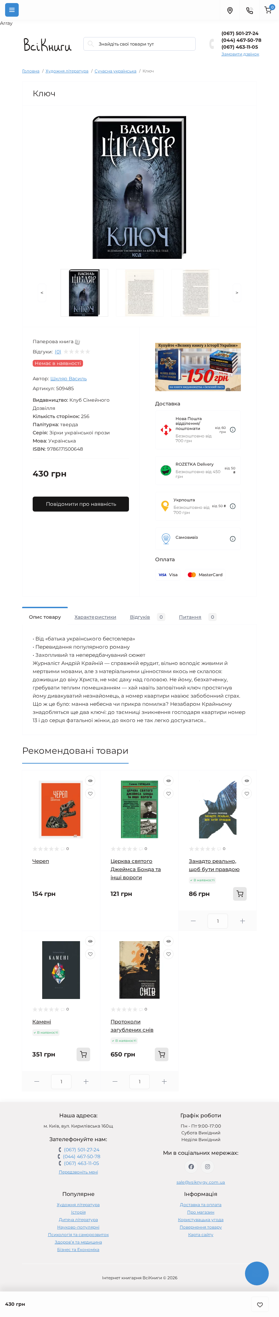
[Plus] (242, 921)
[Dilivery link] (232, 430)
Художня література (67, 70)
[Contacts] (249, 10)
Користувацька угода (201, 1219)
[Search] (90, 44)
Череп (40, 861)
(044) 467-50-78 (241, 40)
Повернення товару (201, 1227)
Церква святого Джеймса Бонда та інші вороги (136, 869)
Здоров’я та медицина (78, 1242)
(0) (58, 351)
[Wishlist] (90, 793)
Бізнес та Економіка (78, 1249)
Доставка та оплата (200, 1204)
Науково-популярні (78, 1227)
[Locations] (230, 10)
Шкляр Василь (68, 379)
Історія (78, 1212)
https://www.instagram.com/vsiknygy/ (207, 1166)
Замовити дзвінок (240, 53)
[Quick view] (90, 781)
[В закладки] (260, 1304)
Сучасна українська (115, 70)
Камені (41, 1021)
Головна (30, 70)
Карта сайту (200, 1234)
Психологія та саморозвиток (78, 1234)
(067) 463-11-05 (239, 47)
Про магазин (200, 1212)
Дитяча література (78, 1219)
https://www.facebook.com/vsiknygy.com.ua (191, 1166)
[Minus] (193, 921)
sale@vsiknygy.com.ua (201, 1182)
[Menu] (12, 10)
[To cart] (240, 894)
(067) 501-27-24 (240, 33)
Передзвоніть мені (78, 1171)
